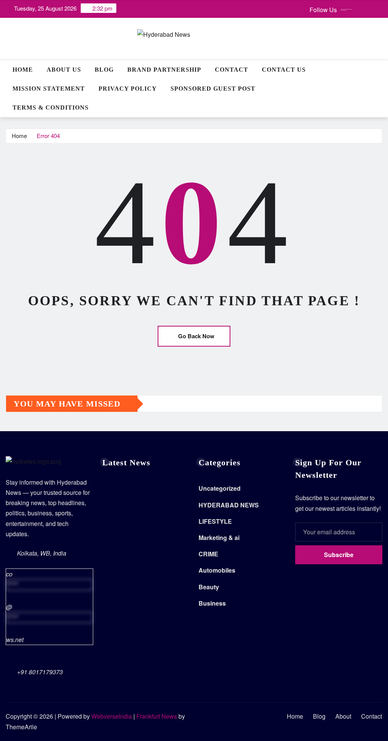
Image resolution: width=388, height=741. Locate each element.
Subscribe (339, 554)
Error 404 (48, 136)
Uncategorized (220, 488)
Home (23, 69)
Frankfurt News (156, 716)
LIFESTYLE (215, 521)
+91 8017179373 (40, 671)
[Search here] (380, 69)
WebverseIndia (111, 716)
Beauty (209, 586)
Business (212, 603)
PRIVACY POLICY (128, 88)
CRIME (208, 553)
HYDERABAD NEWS (229, 505)
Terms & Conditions (51, 107)
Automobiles (217, 570)
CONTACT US (284, 69)
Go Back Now (196, 336)
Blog (104, 69)
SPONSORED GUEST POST (213, 88)
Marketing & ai (219, 537)
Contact (231, 69)
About (343, 716)
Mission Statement (49, 88)
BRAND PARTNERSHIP (164, 69)
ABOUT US (64, 69)
